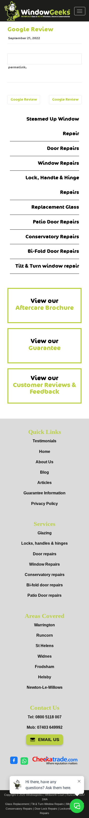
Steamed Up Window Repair (52, 126)
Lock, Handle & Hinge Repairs (52, 185)
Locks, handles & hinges (44, 543)
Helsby (44, 677)
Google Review (24, 99)
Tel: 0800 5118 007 (45, 717)
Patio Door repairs (44, 595)
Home (44, 451)
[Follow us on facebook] (14, 760)
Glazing (45, 533)
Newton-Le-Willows (45, 687)
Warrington (44, 625)
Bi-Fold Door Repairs (53, 251)
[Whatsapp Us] (24, 761)
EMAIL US (48, 739)
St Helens (45, 646)
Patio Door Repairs (56, 222)
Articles (44, 483)
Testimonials (44, 441)
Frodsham (44, 667)
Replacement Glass (55, 207)
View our (45, 304)
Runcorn (44, 635)
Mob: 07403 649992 (45, 727)
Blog (44, 472)
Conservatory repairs (45, 575)
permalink (16, 67)
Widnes (45, 656)
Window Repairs (58, 163)
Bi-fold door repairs (44, 585)
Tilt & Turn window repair (47, 266)
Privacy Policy (44, 504)
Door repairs (44, 554)
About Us (44, 462)
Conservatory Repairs (52, 237)
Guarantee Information (44, 493)
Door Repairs (63, 148)
